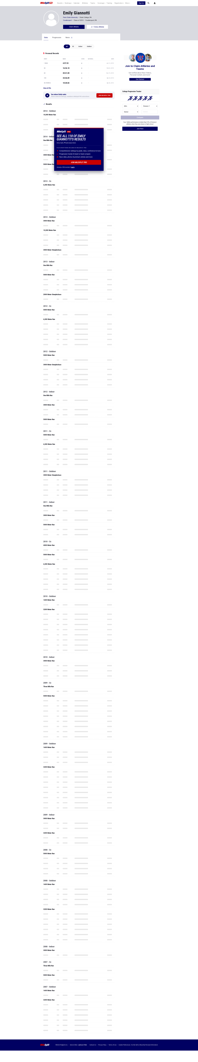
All (67, 46)
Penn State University (70, 17)
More (127, 3)
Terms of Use (112, 1045)
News (68, 37)
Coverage (101, 3)
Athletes (85, 3)
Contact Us (93, 1045)
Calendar (77, 3)
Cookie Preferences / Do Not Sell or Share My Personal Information (138, 1045)
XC (73, 46)
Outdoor (89, 46)
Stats (46, 37)
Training (109, 3)
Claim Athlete (74, 27)
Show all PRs (47, 88)
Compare (140, 117)
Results (59, 3)
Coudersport (67, 20)
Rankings (68, 3)
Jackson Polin (82, 1045)
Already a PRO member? (65, 167)
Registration (119, 3)
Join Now (140, 129)
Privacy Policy (102, 1045)
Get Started (140, 79)
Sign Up (141, 3)
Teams (92, 3)
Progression (56, 37)
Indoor (80, 46)
